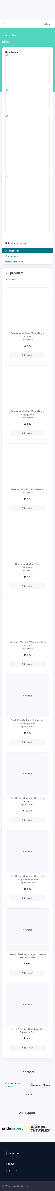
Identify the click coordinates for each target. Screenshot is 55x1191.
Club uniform (11, 256)
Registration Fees (14, 261)
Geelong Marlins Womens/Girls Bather (27, 644)
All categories (12, 250)
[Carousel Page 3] (29, 1094)
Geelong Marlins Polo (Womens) (27, 566)
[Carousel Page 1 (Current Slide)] (23, 1094)
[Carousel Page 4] (31, 1094)
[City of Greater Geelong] (15, 1085)
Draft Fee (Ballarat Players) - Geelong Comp (27, 722)
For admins (14, 1153)
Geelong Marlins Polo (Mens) (27, 489)
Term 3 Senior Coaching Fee (27, 1029)
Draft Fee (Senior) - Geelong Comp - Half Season (27, 878)
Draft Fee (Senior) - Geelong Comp (27, 800)
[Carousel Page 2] (26, 1094)
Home (4, 35)
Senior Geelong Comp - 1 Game (27, 954)
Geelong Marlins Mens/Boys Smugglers (27, 413)
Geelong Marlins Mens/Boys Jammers (27, 335)
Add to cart (27, 355)
